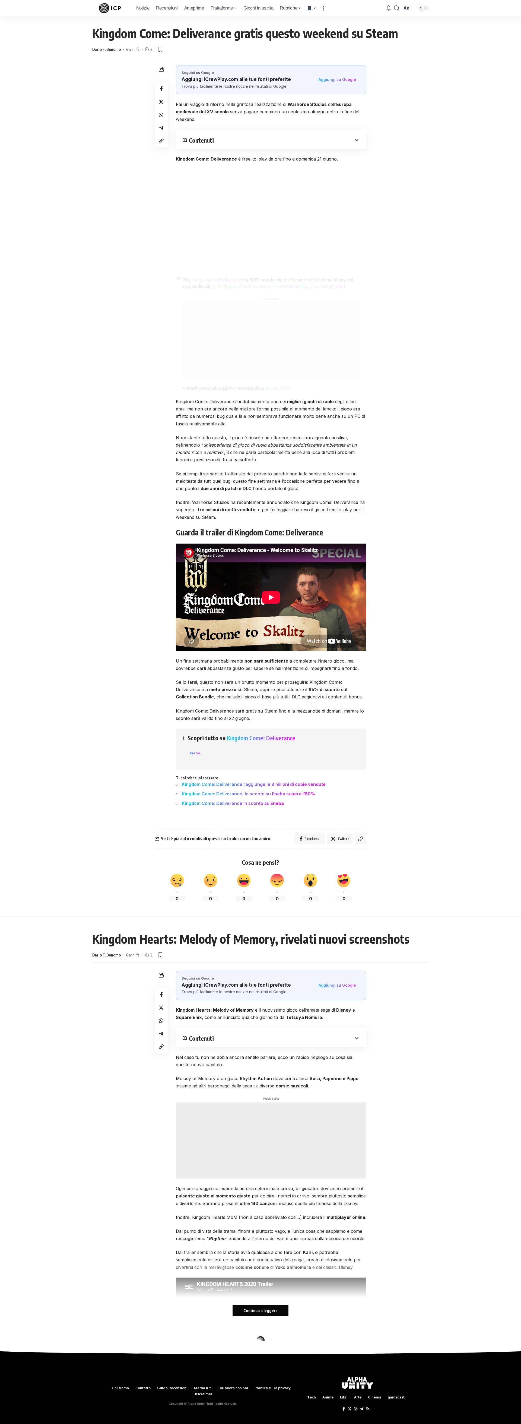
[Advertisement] (271, 340)
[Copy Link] (161, 141)
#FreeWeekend (285, 286)
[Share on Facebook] (161, 88)
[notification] (388, 8)
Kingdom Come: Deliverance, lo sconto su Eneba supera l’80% (248, 793)
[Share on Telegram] (161, 127)
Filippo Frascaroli (107, 1365)
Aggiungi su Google (337, 79)
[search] (396, 8)
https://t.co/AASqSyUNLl (322, 286)
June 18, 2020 (277, 388)
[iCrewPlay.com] (110, 8)
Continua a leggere (260, 1310)
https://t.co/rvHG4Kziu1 (248, 286)
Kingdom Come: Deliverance (261, 738)
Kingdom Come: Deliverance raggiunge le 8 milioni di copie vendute (254, 784)
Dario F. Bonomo (106, 49)
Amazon (195, 753)
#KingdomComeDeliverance (216, 280)
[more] (323, 8)
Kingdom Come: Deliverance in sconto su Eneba (233, 803)
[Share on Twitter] (161, 101)
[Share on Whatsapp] (161, 114)
